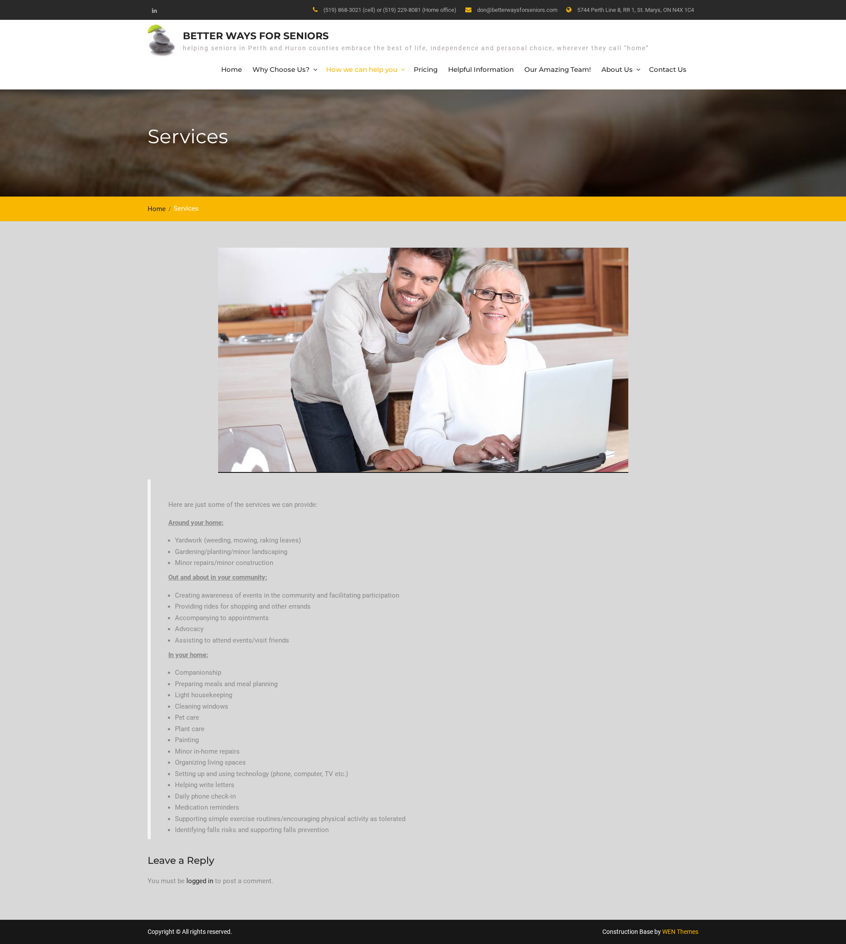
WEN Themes (680, 931)
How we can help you (361, 69)
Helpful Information (481, 69)
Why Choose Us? (281, 69)
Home (231, 69)
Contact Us (667, 69)
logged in (199, 881)
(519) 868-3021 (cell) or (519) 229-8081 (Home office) (389, 10)
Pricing (426, 69)
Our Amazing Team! (557, 69)
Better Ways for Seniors (256, 36)
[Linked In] (154, 10)
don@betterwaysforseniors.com (517, 10)
